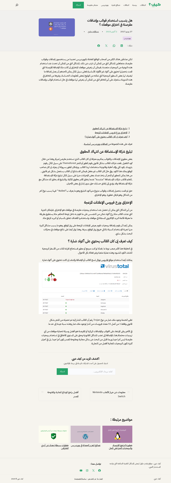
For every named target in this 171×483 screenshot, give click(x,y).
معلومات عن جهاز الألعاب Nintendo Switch (109, 394)
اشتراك (78, 5)
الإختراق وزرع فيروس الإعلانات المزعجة (111, 132)
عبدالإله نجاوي (93, 31)
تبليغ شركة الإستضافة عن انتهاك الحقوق (109, 128)
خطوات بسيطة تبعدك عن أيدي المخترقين (55, 446)
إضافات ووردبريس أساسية (96, 144)
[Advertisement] (85, 106)
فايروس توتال (102, 260)
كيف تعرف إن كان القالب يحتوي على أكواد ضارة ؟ (106, 137)
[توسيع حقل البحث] (16, 5)
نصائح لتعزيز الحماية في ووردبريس (85, 445)
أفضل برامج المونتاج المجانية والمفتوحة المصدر (62, 394)
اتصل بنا (100, 478)
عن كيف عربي (92, 478)
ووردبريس (127, 38)
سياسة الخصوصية (80, 478)
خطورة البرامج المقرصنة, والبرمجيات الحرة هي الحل (120, 446)
